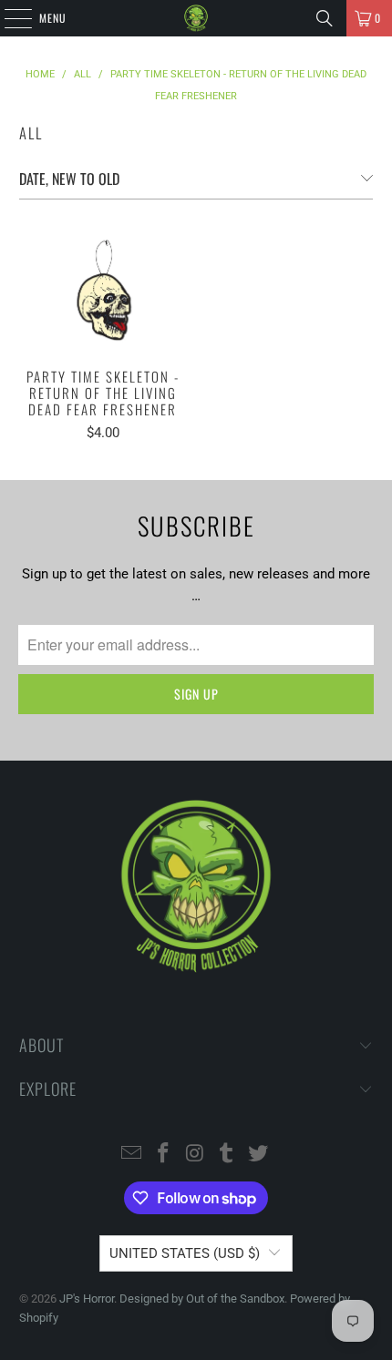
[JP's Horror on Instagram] (195, 1154)
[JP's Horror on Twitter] (259, 1154)
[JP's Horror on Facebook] (163, 1154)
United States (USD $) (184, 1253)
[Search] (324, 18)
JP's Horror (86, 1298)
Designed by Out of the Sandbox (201, 1298)
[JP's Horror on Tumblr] (227, 1154)
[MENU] (8, 18)
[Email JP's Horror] (132, 1154)
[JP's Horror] (196, 18)
